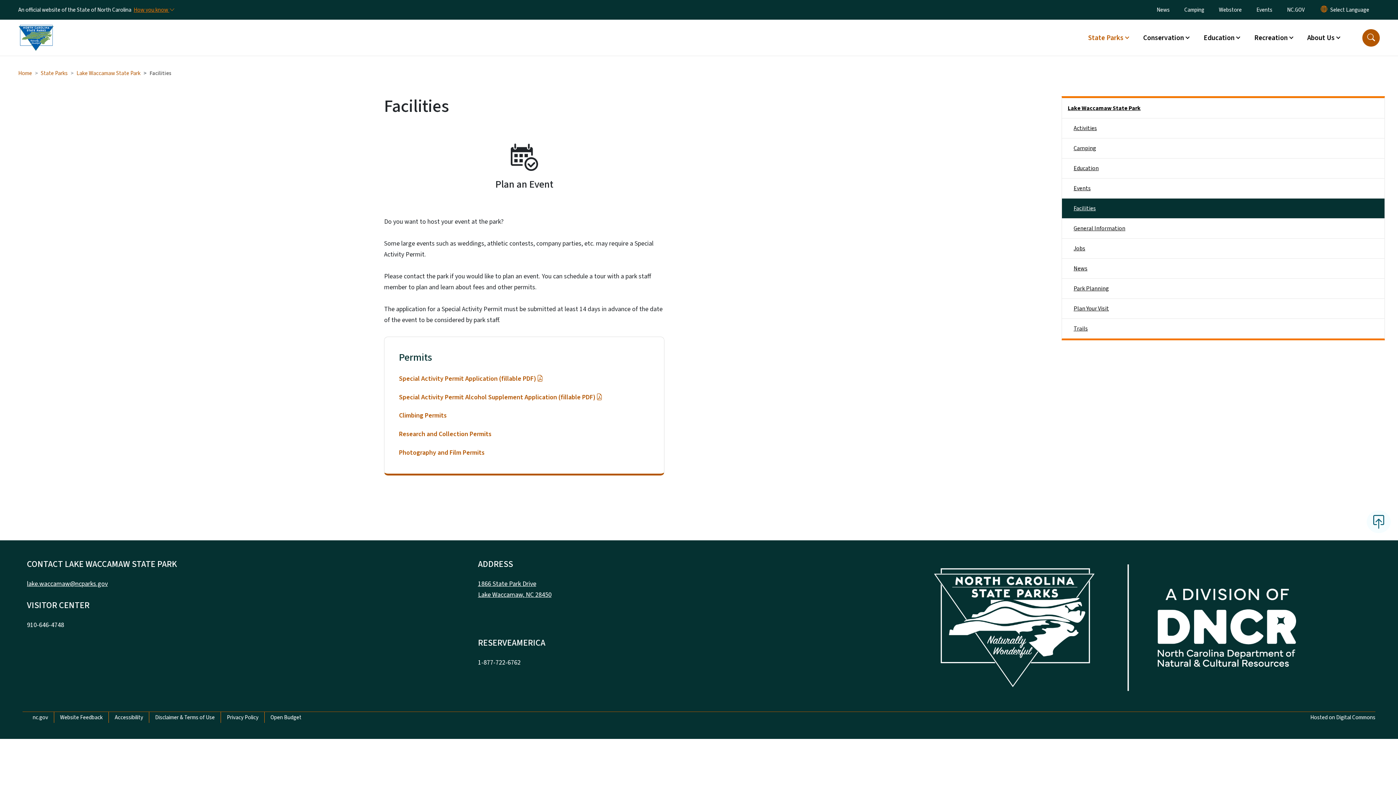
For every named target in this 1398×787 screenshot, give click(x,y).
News (1163, 10)
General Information (1099, 228)
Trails (1081, 329)
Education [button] (1219, 38)
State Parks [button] (1105, 38)
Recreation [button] (1271, 38)
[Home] (36, 29)
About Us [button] (1321, 38)
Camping (1194, 10)
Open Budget (285, 717)
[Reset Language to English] (1324, 9)
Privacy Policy (242, 717)
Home (25, 73)
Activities (1085, 128)
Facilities (1085, 208)
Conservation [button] (1163, 38)
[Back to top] (1379, 521)
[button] (1371, 38)
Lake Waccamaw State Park (108, 73)
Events (1264, 10)
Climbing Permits (423, 415)
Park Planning (1091, 289)
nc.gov (40, 717)
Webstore (1230, 10)
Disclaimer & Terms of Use (185, 717)
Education (1086, 168)
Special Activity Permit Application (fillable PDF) (467, 378)
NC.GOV (1296, 10)
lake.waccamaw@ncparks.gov (67, 583)
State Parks (54, 73)
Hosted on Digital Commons (1342, 717)
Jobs (1079, 248)
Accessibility (129, 717)
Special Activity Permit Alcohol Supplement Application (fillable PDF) (497, 397)
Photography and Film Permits (442, 452)
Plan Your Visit (1091, 309)
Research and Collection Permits (445, 434)
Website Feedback (81, 717)
